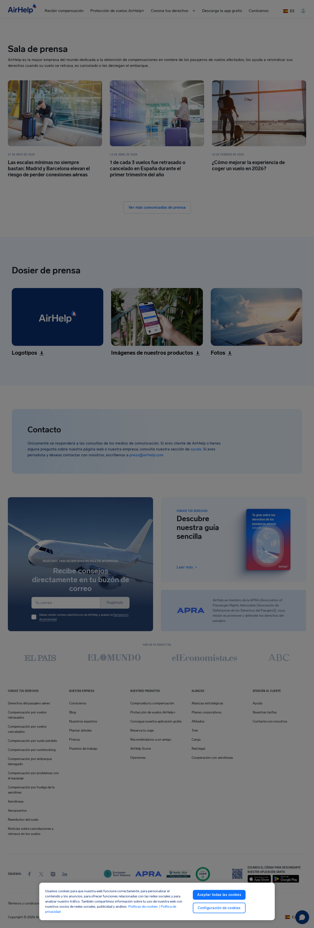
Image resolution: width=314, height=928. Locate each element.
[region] (157, 901)
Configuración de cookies (219, 908)
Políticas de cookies (143, 906)
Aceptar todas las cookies (219, 895)
